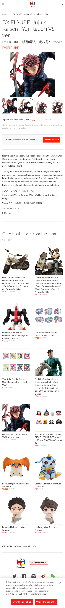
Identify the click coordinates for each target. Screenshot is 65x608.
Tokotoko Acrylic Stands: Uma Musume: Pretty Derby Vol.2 (15, 382)
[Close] (60, 582)
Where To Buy (52, 139)
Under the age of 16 (46, 602)
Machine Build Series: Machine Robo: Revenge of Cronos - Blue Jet (15, 335)
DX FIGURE (10, 47)
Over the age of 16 (22, 602)
